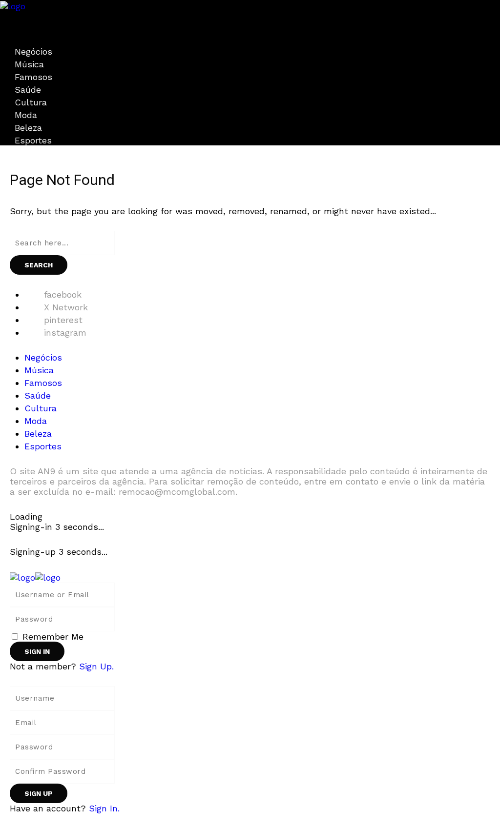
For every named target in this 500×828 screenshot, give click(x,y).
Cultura (31, 102)
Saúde (28, 89)
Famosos (33, 77)
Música (29, 64)
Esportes (33, 140)
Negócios (33, 51)
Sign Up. (96, 666)
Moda (26, 115)
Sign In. (104, 808)
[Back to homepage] (35, 576)
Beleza (28, 127)
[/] (3, 16)
